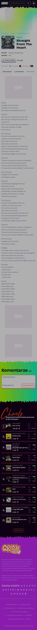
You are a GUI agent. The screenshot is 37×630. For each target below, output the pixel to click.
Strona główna (5, 33)
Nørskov (13, 33)
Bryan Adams (16, 423)
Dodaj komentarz (28, 385)
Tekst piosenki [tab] (7, 71)
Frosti (21, 465)
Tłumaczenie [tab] (20, 71)
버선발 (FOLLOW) (17, 509)
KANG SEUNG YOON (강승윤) (20, 507)
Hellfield (14, 465)
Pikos (14, 497)
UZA (14, 489)
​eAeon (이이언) (16, 517)
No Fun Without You (19, 519)
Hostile (23, 475)
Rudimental (19, 52)
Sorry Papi (16, 457)
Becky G (19, 455)
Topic (13, 455)
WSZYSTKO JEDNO (18, 467)
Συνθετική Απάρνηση (19, 499)
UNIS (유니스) (16, 444)
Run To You (16, 425)
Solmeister (21, 497)
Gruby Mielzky (16, 433)
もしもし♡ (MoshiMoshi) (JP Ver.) (20, 446)
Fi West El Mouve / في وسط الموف (19, 478)
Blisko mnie (16, 436)
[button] (34, 3)
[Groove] (4, 3)
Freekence (15, 475)
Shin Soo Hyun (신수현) (18, 487)
